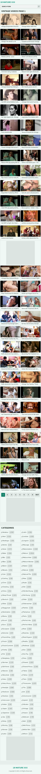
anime (7, 545)
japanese (9, 713)
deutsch (8, 599)
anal (7, 536)
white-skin (29, 729)
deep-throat (9, 595)
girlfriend (8, 666)
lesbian (28, 536)
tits (27, 687)
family (7, 650)
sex (27, 650)
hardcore (8, 692)
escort (7, 620)
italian (7, 704)
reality (28, 641)
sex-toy (28, 654)
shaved (28, 662)
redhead (28, 645)
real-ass (28, 633)
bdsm (7, 566)
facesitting (9, 637)
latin (27, 532)
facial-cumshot (10, 645)
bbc (6, 557)
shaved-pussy (30, 666)
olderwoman (29, 603)
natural (28, 570)
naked (27, 566)
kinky (7, 721)
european (8, 629)
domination (9, 612)
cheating (8, 587)
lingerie (28, 540)
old (27, 587)
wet (27, 721)
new (27, 578)
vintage (28, 708)
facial (7, 641)
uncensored (29, 696)
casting (7, 578)
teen (27, 679)
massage (28, 545)
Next (37, 494)
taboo (27, 671)
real (27, 629)
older (27, 599)
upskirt (28, 700)
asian (7, 549)
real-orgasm (30, 637)
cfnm (7, 582)
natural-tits (29, 574)
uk (26, 692)
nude (27, 582)
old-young (29, 595)
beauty (7, 570)
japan (7, 708)
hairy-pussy (9, 683)
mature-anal (30, 557)
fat (6, 654)
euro (7, 624)
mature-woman (31, 561)
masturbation (30, 549)
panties (28, 608)
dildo (7, 603)
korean (7, 729)
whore (27, 734)
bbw (7, 561)
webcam (28, 717)
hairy (7, 679)
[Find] (38, 6)
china (7, 591)
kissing (7, 725)
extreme (8, 633)
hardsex (8, 696)
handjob (8, 687)
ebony (7, 616)
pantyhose (29, 612)
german (8, 662)
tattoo (28, 675)
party (27, 616)
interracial (9, 700)
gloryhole (8, 675)
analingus (8, 540)
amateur (8, 532)
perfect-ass (29, 620)
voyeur (28, 713)
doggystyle (9, 608)
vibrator (28, 704)
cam (7, 574)
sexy (27, 658)
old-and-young (30, 591)
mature (28, 553)
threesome (29, 683)
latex (7, 734)
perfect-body (30, 624)
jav (6, 717)
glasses (8, 671)
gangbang (8, 658)
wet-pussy (29, 725)
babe (7, 553)
